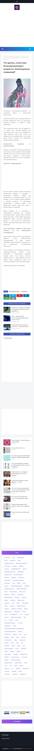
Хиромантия (7, 626)
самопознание (18, 662)
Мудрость (24, 597)
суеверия (18, 668)
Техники (11, 620)
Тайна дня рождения (16, 617)
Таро (25, 617)
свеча (25, 662)
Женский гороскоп (18, 574)
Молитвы (17, 597)
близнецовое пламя (14, 291)
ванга (12, 637)
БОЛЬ (5, 560)
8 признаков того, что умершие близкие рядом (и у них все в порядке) (19, 473)
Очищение (7, 603)
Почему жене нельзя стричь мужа (20, 512)
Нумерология (21, 600)
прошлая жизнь (15, 657)
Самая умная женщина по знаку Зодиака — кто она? (20, 481)
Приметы (6, 608)
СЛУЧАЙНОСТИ (13, 614)
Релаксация (17, 611)
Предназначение (21, 606)
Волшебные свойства (21, 563)
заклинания (22, 640)
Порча (6, 606)
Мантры (13, 594)
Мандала (6, 594)
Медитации (20, 594)
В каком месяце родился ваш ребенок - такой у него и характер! (20, 505)
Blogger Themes (27, 748)
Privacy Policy (5, 738)
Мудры (6, 600)
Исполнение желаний (18, 580)
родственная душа (15, 660)
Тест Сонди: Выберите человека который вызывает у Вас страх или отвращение (21, 465)
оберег (6, 651)
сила (10, 665)
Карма (18, 583)
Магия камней (13, 591)
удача (20, 671)
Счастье (6, 617)
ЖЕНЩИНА (20, 572)
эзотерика (14, 674)
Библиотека (13, 560)
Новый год (12, 600)
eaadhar (11, 748)
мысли (17, 648)
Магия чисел (22, 591)
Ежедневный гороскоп (9, 572)
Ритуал (24, 611)
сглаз (5, 665)
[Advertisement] (17, 28)
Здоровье (14, 577)
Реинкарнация (8, 611)
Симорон (27, 614)
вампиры (6, 637)
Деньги (24, 569)
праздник (15, 654)
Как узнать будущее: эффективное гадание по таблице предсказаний (21, 456)
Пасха (18, 603)
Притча (26, 608)
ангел (20, 634)
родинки (6, 660)
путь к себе (24, 657)
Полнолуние (25, 603)
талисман (6, 671)
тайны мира (26, 668)
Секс (21, 614)
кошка (18, 645)
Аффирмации (20, 557)
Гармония (21, 566)
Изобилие (21, 577)
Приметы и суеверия (16, 608)
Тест (5, 620)
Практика (12, 606)
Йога (13, 583)
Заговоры (6, 577)
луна (24, 645)
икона (17, 643)
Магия (5, 591)
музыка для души (8, 648)
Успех (16, 620)
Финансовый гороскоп (9, 623)
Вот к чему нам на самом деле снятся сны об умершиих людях (20, 497)
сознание (6, 668)
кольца (13, 645)
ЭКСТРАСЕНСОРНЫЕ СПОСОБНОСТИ (14, 628)
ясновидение (23, 674)
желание (23, 637)
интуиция (6, 645)
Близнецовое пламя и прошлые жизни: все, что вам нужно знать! (20, 325)
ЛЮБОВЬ (26, 586)
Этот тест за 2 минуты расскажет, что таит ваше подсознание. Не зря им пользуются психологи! (21, 489)
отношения (16, 56)
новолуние (23, 648)
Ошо (13, 603)
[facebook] (17, 1)
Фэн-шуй (20, 623)
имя (22, 643)
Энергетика (7, 634)
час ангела (7, 674)
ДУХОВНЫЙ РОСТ (16, 569)
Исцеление (7, 583)
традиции (14, 671)
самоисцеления (8, 662)
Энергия (15, 634)
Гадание (14, 566)
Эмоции (20, 631)
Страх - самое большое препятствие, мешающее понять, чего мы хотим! (20, 317)
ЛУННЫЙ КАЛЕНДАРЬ (16, 586)
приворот (6, 657)
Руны (5, 614)
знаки (12, 643)
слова (15, 665)
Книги (24, 583)
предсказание (23, 654)
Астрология (7, 557)
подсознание (7, 654)
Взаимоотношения (9, 563)
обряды (12, 651)
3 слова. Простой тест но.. (18, 448)
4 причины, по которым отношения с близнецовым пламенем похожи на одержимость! (21, 309)
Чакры (14, 626)
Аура (14, 557)
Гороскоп (6, 569)
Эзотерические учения (10, 631)
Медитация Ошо (8, 597)
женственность (8, 640)
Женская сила (7, 574)
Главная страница (8, 56)
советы (21, 665)
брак (25, 634)
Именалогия (7, 580)
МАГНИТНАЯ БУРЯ (21, 589)
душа (17, 637)
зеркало (6, 643)
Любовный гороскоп (9, 589)
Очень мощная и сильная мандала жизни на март (21, 441)
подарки (18, 651)
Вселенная (7, 566)
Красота (6, 586)
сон (12, 668)
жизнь (15, 640)
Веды (19, 560)
